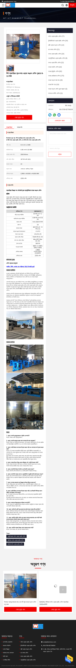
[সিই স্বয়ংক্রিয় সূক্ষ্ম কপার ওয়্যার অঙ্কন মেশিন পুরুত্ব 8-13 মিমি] (23, 46)
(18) (55, 80)
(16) (53, 84)
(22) (56, 62)
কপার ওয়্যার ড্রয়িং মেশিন (26, 656)
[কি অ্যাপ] (54, 115)
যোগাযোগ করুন (60, 120)
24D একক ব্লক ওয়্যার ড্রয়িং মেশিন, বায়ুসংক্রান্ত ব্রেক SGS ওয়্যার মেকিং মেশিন (54, 603)
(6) (57, 89)
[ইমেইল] (59, 115)
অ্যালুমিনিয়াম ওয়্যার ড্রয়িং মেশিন (28, 660)
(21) (54, 49)
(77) (56, 36)
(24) (56, 54)
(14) (56, 45)
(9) (57, 58)
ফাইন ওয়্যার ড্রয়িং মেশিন (16, 18)
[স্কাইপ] (50, 115)
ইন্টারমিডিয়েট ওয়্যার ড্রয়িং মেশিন (28, 645)
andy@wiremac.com (10, 1)
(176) (56, 76)
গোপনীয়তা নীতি (6, 660)
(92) (55, 71)
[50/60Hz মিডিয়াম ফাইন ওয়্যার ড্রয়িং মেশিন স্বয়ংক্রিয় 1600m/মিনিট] (21, 586)
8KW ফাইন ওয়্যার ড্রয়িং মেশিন (15, 544)
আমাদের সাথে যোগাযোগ (8, 652)
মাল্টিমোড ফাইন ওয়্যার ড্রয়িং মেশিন (16, 540)
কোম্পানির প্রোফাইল (7, 642)
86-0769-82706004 (68, 1)
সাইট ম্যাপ (5, 656)
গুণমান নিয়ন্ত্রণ (6, 649)
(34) (58, 41)
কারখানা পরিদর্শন (6, 645)
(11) (55, 93)
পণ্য (8, 18)
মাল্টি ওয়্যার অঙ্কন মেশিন (26, 649)
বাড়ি (4, 18)
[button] (13, 589)
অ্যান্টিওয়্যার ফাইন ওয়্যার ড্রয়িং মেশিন (16, 536)
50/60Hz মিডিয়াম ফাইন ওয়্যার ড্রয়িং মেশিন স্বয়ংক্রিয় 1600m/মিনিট (19, 603)
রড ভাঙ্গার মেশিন (24, 652)
